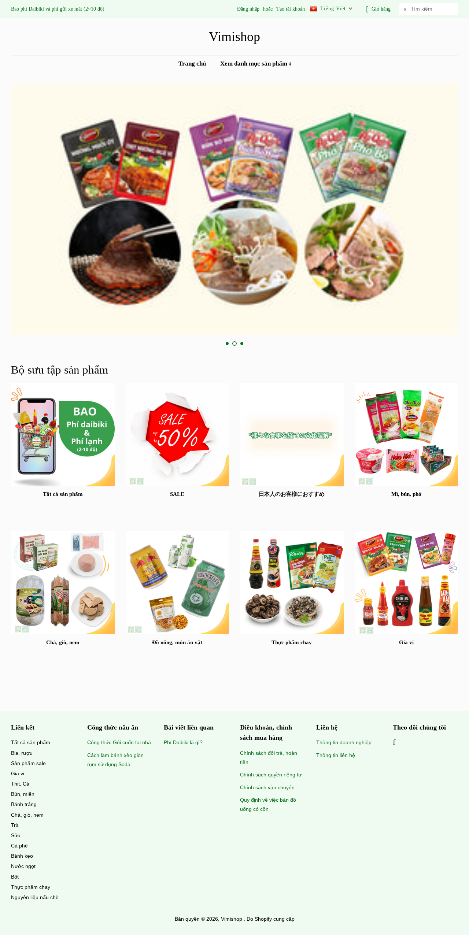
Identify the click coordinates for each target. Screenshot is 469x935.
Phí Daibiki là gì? (183, 742)
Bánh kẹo (22, 856)
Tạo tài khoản (290, 9)
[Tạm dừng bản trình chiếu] (455, 344)
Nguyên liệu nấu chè (35, 897)
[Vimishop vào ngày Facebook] (394, 743)
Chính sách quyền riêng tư (271, 775)
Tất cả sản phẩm (30, 742)
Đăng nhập (248, 9)
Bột (15, 877)
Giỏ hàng (381, 9)
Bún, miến (22, 794)
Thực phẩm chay (30, 887)
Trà (15, 825)
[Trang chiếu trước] (210, 344)
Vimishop (234, 36)
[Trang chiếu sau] (259, 344)
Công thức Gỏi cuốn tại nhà (119, 742)
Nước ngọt (23, 866)
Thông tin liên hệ (335, 755)
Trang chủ (192, 63)
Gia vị (17, 773)
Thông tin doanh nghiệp (344, 742)
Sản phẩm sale (28, 763)
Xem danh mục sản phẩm (254, 63)
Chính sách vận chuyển (267, 787)
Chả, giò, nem (27, 815)
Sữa (16, 835)
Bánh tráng (24, 804)
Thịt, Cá (20, 784)
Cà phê (19, 846)
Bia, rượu (22, 753)
